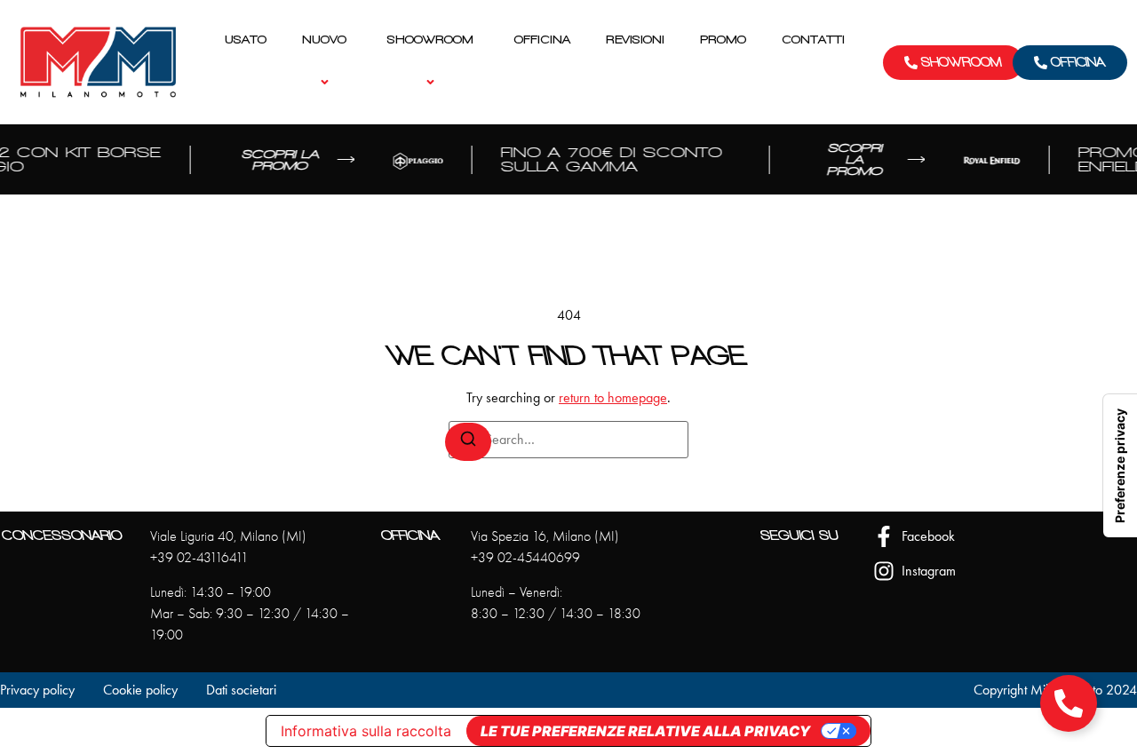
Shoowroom (430, 39)
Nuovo (324, 39)
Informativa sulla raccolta (366, 731)
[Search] (468, 442)
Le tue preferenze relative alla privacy (645, 731)
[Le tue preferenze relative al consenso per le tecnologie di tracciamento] (1120, 465)
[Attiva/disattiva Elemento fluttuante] (1068, 703)
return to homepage (613, 397)
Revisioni (635, 39)
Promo (723, 39)
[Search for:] (568, 439)
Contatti (813, 39)
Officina (542, 39)
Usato (245, 39)
